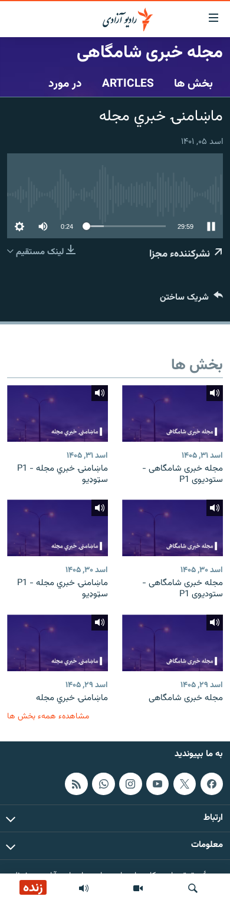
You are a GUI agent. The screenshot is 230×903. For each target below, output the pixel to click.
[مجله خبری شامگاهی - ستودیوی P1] (172, 413)
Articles (128, 84)
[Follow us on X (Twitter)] (184, 784)
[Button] (191, 299)
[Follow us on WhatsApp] (103, 784)
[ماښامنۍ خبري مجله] (57, 643)
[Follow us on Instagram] (130, 784)
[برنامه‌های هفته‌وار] (83, 888)
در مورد (65, 84)
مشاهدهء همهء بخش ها (48, 716)
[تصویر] (138, 888)
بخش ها (193, 84)
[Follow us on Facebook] (212, 784)
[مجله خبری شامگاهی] (172, 643)
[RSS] (76, 784)
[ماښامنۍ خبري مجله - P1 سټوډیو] (57, 413)
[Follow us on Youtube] (157, 784)
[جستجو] (193, 888)
